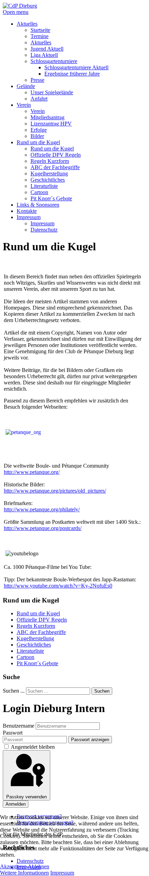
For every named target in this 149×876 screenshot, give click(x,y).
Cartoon (25, 657)
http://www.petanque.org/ (32, 472)
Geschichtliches (34, 645)
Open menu (15, 12)
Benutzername (18, 726)
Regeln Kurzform (36, 626)
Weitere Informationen (24, 873)
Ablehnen (38, 866)
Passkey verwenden (26, 796)
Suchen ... (14, 691)
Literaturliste (30, 651)
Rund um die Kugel (38, 613)
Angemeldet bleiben (33, 747)
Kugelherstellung (35, 638)
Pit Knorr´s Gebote (37, 663)
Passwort (13, 733)
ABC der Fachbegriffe (41, 632)
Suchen (101, 691)
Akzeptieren (13, 866)
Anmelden (16, 804)
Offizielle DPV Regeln (42, 620)
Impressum (62, 873)
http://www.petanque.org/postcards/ (42, 528)
